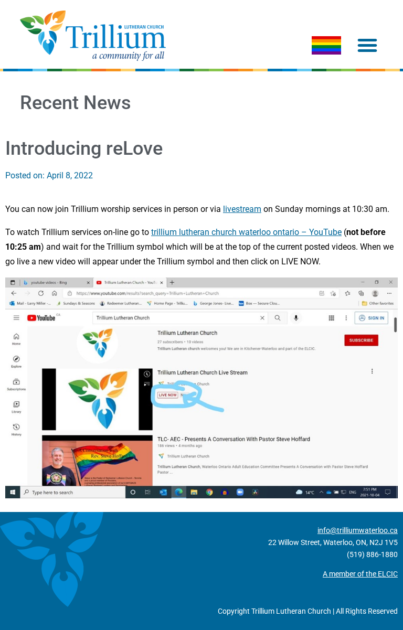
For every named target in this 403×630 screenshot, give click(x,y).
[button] (367, 45)
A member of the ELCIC (360, 574)
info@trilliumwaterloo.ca (357, 530)
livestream (242, 209)
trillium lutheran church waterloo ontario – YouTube (246, 232)
